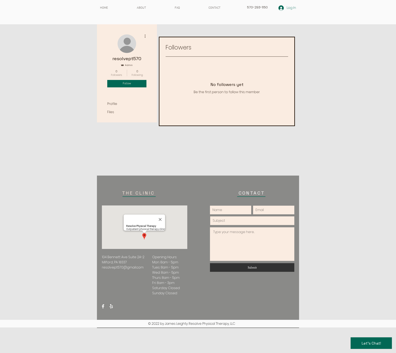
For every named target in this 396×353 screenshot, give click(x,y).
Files (110, 112)
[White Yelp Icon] (111, 306)
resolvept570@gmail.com (123, 267)
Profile (112, 103)
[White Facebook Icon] (103, 306)
